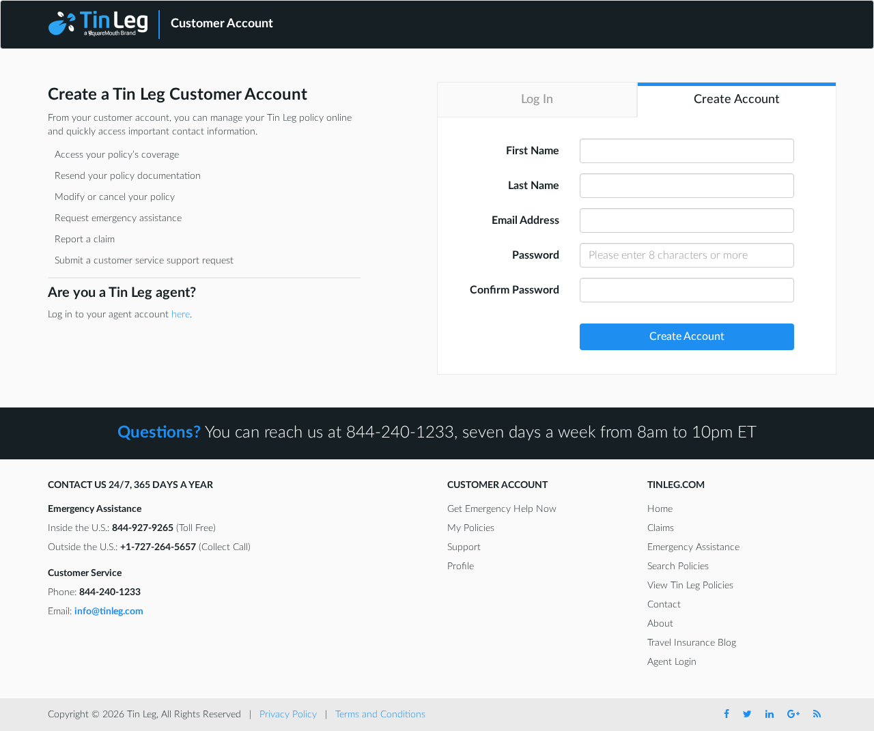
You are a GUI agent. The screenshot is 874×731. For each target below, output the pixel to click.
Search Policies (678, 566)
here (180, 314)
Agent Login (671, 662)
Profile (460, 566)
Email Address (525, 220)
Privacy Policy (288, 714)
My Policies (470, 528)
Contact (664, 605)
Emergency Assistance (693, 547)
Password (535, 255)
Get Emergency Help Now (501, 509)
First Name (532, 150)
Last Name (533, 185)
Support (464, 547)
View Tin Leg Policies (690, 585)
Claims (660, 528)
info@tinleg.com (108, 611)
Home (660, 509)
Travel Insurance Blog (691, 643)
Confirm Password (514, 290)
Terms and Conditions (380, 714)
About (660, 624)
